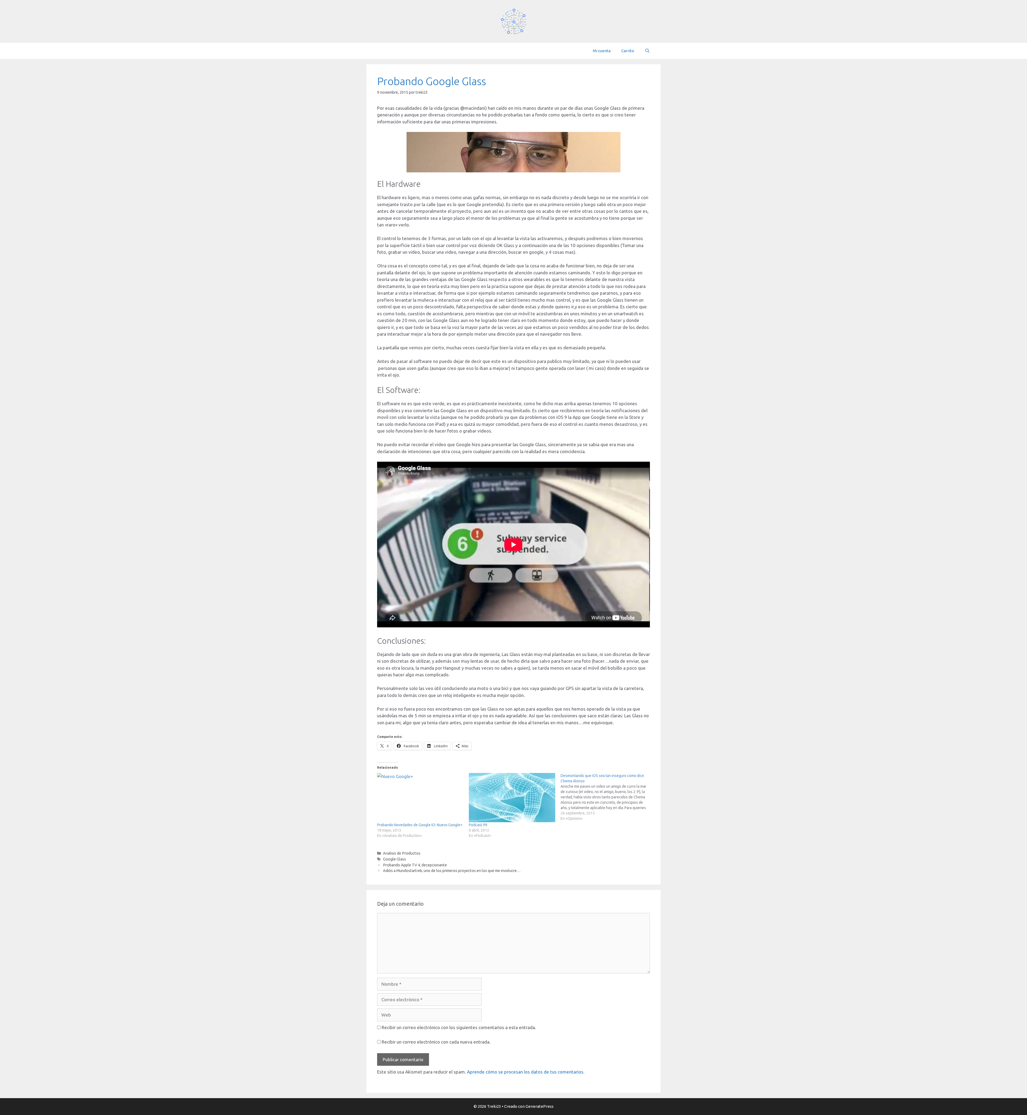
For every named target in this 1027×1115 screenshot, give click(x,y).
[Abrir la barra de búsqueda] (647, 51)
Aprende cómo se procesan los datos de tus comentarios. (525, 1071)
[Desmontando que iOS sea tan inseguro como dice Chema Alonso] (606, 797)
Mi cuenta (602, 50)
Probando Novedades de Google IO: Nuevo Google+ (419, 825)
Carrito (627, 50)
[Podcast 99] (512, 797)
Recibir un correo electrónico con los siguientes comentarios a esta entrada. (459, 1027)
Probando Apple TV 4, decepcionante (415, 865)
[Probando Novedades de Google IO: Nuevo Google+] (420, 797)
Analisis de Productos (401, 853)
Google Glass (394, 859)
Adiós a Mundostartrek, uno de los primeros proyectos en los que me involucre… (452, 871)
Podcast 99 (478, 825)
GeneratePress (540, 1106)
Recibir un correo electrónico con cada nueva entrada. (436, 1041)
